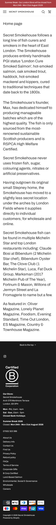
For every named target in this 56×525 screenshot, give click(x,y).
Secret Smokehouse (26, 515)
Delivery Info (9, 442)
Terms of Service (11, 465)
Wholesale (8, 485)
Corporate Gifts (10, 469)
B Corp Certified (10, 473)
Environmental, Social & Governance (20, 481)
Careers (7, 489)
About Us (7, 438)
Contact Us (8, 446)
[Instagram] (5, 356)
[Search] (43, 12)
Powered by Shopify (11, 518)
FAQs (5, 461)
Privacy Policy (9, 453)
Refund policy (9, 457)
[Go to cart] (50, 12)
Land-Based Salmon (12, 477)
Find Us (6, 449)
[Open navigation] (4, 12)
